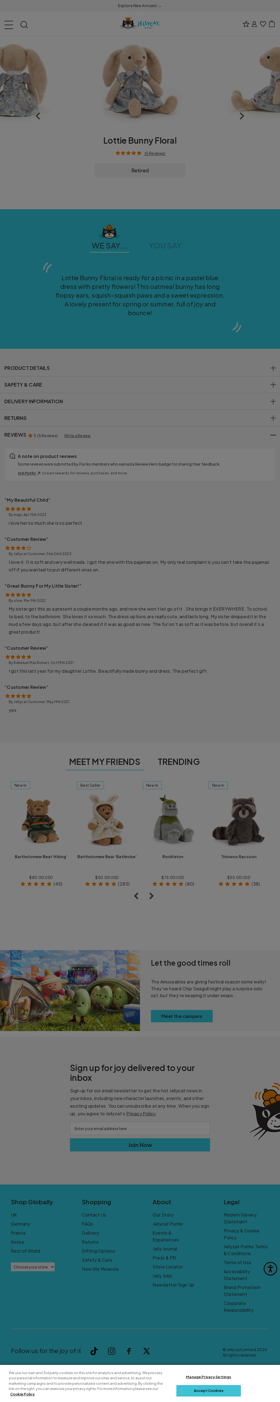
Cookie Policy (22, 1394)
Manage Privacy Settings (208, 1377)
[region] (140, 1383)
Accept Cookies (208, 1390)
